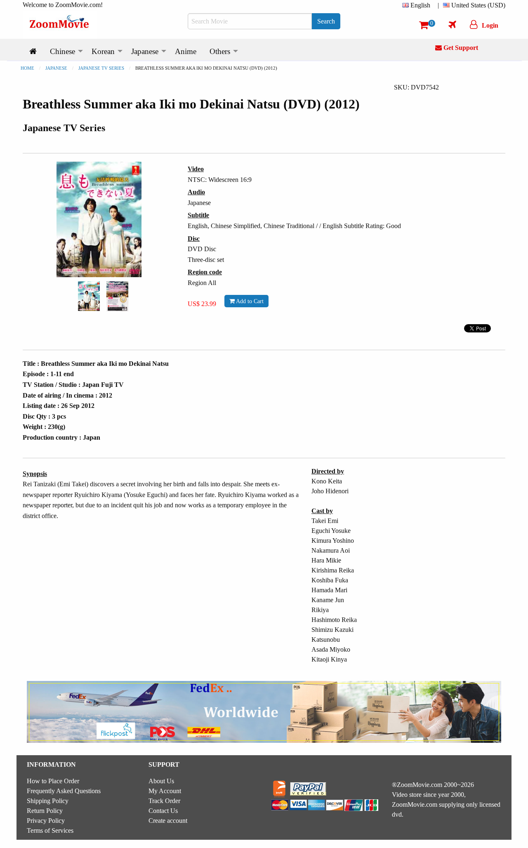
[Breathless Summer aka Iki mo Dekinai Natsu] (89, 295)
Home (27, 68)
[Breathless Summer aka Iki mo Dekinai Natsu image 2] (117, 296)
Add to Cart (249, 301)
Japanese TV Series (101, 68)
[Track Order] (452, 24)
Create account (167, 820)
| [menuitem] (438, 5)
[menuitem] (418, 5)
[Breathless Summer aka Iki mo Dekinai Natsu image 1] (89, 296)
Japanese (56, 68)
